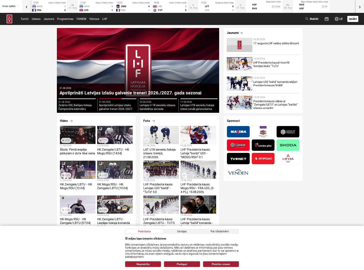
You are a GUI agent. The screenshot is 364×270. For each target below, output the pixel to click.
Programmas (65, 19)
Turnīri (24, 19)
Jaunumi (49, 19)
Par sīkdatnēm (220, 231)
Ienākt (353, 18)
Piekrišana (144, 231)
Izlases (36, 19)
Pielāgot (182, 264)
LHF (104, 19)
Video (64, 121)
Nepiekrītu (143, 264)
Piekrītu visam (221, 264)
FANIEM (81, 19)
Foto (147, 121)
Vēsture (94, 19)
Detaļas (182, 231)
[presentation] (26, 6)
